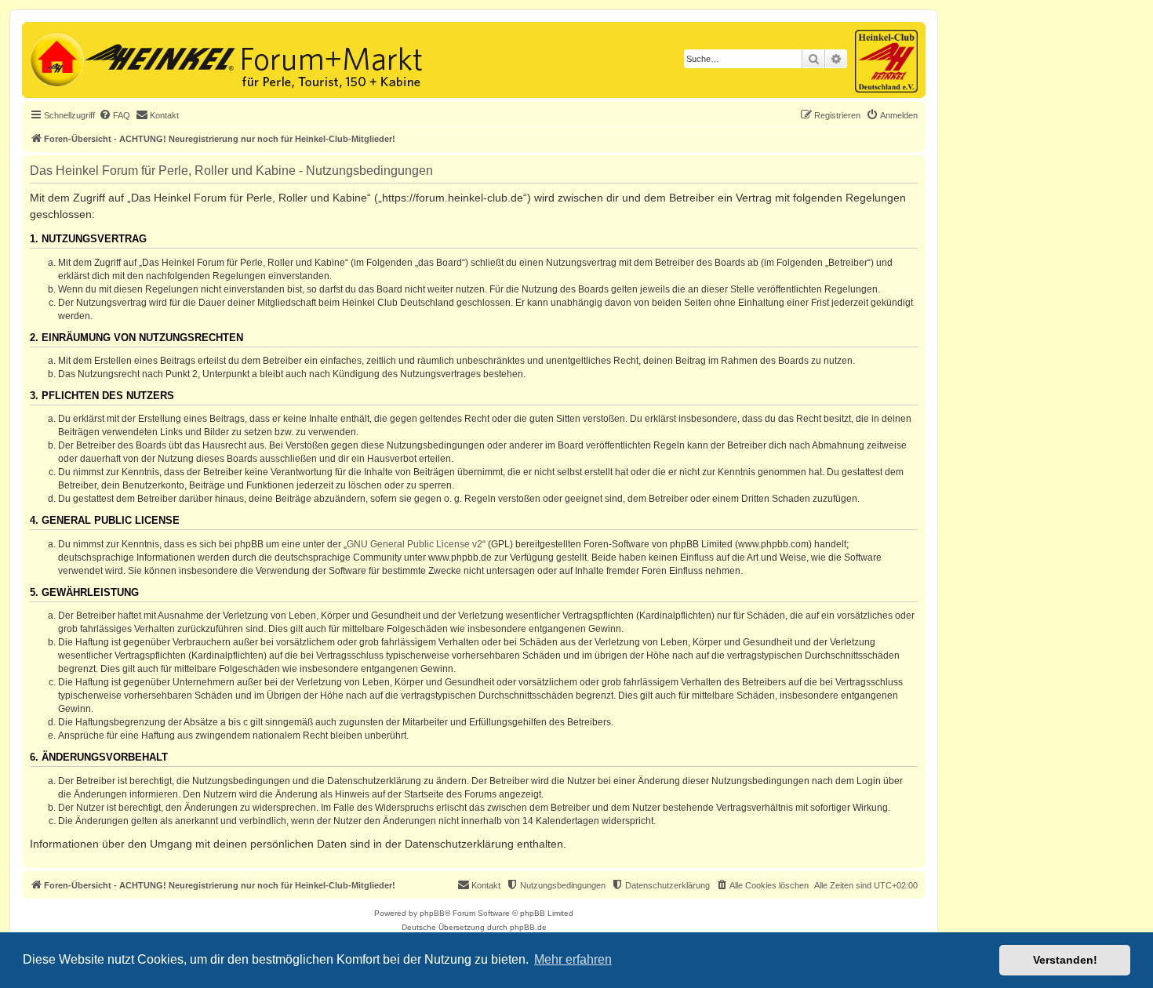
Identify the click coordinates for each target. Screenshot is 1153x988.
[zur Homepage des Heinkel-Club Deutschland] (55, 58)
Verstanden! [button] (1065, 959)
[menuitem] (114, 115)
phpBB (432, 913)
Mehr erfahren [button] (573, 959)
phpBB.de (528, 927)
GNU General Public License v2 (414, 544)
